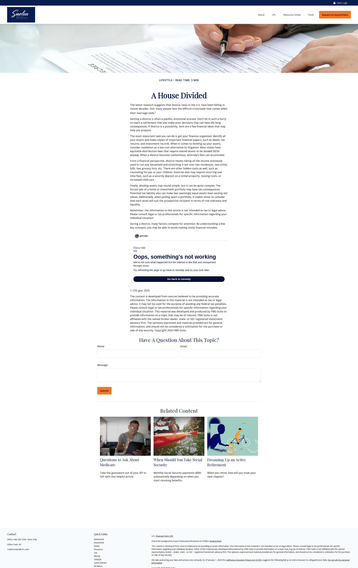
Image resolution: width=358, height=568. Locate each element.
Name (100, 346)
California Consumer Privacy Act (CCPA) (244, 560)
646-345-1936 (20, 539)
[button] (261, 15)
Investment (99, 542)
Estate (97, 546)
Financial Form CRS (164, 536)
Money (97, 556)
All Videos (98, 566)
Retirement (99, 539)
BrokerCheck (215, 541)
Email (183, 346)
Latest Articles (100, 562)
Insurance (98, 549)
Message (102, 365)
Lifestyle (97, 559)
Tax (95, 552)
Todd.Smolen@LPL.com (18, 549)
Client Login (342, 3)
